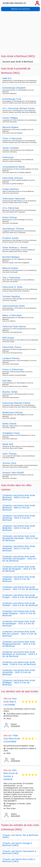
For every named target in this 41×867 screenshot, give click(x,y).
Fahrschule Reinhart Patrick (16, 403)
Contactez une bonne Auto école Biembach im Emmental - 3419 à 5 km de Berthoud (19, 654)
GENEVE (8, 779)
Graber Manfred (10, 189)
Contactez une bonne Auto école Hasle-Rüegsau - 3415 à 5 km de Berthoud (19, 613)
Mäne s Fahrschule (12, 315)
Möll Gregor (8, 338)
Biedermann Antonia (12, 412)
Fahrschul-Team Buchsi (14, 326)
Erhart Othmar (9, 217)
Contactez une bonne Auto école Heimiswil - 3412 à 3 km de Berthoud (18, 548)
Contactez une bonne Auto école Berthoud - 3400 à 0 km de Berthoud (18, 497)
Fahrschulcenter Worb (13, 306)
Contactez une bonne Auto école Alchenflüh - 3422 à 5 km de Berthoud (18, 672)
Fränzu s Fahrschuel (12, 369)
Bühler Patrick (9, 423)
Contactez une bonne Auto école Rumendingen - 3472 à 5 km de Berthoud (18, 623)
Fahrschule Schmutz (12, 178)
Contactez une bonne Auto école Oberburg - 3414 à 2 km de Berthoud (18, 517)
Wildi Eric (7, 78)
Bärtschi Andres (10, 268)
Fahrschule (7, 157)
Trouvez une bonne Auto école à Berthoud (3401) (18, 860)
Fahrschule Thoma (11, 347)
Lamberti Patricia (10, 358)
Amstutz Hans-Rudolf (13, 472)
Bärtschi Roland (10, 127)
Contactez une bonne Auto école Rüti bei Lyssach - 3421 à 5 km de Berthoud (19, 633)
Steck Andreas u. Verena (14, 247)
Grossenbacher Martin (13, 167)
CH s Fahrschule (10, 208)
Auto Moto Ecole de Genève (10, 773)
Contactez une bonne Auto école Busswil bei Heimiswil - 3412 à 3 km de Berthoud (20, 538)
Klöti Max (7, 381)
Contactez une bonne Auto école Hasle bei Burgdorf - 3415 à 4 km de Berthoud (19, 568)
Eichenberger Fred (11, 99)
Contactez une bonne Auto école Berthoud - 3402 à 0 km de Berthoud (18, 507)
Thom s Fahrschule (12, 138)
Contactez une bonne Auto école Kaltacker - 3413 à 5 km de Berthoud (18, 579)
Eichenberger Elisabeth (14, 88)
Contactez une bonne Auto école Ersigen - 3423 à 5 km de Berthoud (20, 596)
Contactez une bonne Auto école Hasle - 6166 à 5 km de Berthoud (19, 663)
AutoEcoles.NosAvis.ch (14, 3)
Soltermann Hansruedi (13, 198)
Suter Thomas (9, 454)
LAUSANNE (9, 704)
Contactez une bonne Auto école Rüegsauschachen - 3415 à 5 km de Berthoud (19, 644)
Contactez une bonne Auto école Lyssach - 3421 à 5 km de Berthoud (20, 588)
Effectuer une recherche (20, 9)
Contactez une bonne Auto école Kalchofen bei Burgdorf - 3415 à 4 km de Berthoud (19, 558)
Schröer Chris (9, 463)
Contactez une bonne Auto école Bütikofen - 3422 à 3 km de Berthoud (18, 528)
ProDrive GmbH (10, 238)
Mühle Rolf (7, 444)
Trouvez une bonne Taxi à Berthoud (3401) (20, 836)
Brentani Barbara (10, 257)
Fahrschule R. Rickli (12, 287)
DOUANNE (10, 741)
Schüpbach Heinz (11, 433)
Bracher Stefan (9, 392)
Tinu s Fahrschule (11, 277)
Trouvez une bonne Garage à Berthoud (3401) (17, 844)
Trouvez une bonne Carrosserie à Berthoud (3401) (19, 852)
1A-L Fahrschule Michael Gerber (18, 108)
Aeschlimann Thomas (13, 229)
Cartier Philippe (10, 118)
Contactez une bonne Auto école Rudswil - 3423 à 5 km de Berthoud (20, 604)
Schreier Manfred (11, 296)
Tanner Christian (10, 148)
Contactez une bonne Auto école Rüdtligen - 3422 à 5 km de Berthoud (18, 682)
